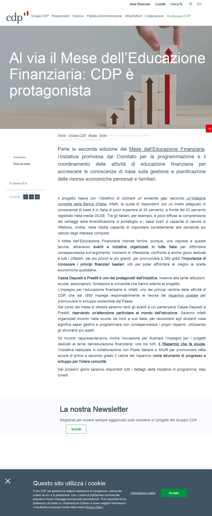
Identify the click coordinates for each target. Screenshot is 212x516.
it (190, 4)
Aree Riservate (140, 4)
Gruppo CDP (40, 16)
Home (62, 135)
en (199, 4)
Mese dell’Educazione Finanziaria (166, 149)
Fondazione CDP (178, 16)
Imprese (78, 16)
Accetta (173, 492)
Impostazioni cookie (143, 492)
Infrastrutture (133, 16)
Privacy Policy (94, 507)
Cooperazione (154, 16)
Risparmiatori (61, 16)
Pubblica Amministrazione (104, 16)
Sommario (19, 157)
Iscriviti (76, 429)
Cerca (174, 4)
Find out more (21, 163)
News (103, 135)
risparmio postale (183, 295)
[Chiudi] (7, 480)
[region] (106, 492)
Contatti (160, 4)
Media (93, 135)
